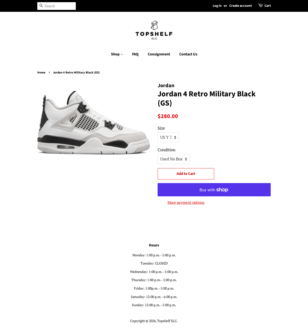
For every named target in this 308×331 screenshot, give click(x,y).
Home (41, 72)
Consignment (159, 54)
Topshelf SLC (167, 320)
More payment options (186, 202)
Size (161, 128)
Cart (267, 5)
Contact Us (188, 54)
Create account (240, 5)
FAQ (135, 54)
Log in (217, 5)
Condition (166, 149)
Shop (115, 54)
